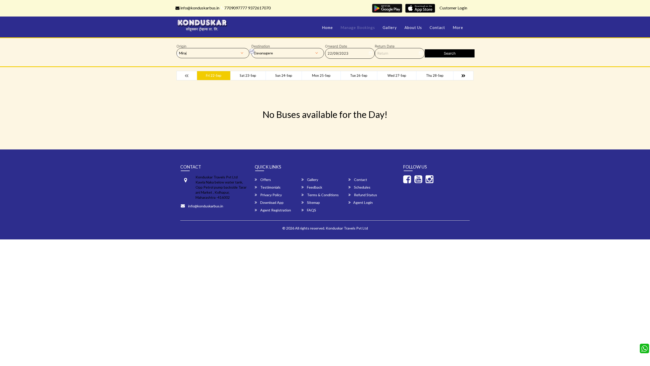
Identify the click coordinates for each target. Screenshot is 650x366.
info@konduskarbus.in (199, 7)
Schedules (361, 187)
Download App (271, 202)
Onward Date (336, 46)
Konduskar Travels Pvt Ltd (347, 228)
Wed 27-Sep (396, 75)
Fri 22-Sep (213, 75)
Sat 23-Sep (248, 75)
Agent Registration (275, 210)
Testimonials (270, 187)
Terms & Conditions (322, 195)
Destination (260, 46)
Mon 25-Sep (321, 75)
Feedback (314, 187)
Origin (181, 46)
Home (327, 27)
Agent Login (363, 202)
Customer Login (453, 7)
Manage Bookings (357, 27)
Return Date (385, 46)
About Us (413, 27)
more (458, 27)
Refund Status (365, 195)
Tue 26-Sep (358, 75)
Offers (265, 179)
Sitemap (313, 202)
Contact (437, 27)
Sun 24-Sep (283, 75)
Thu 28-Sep (435, 75)
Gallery (390, 27)
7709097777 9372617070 (247, 7)
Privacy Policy (270, 195)
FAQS (311, 210)
